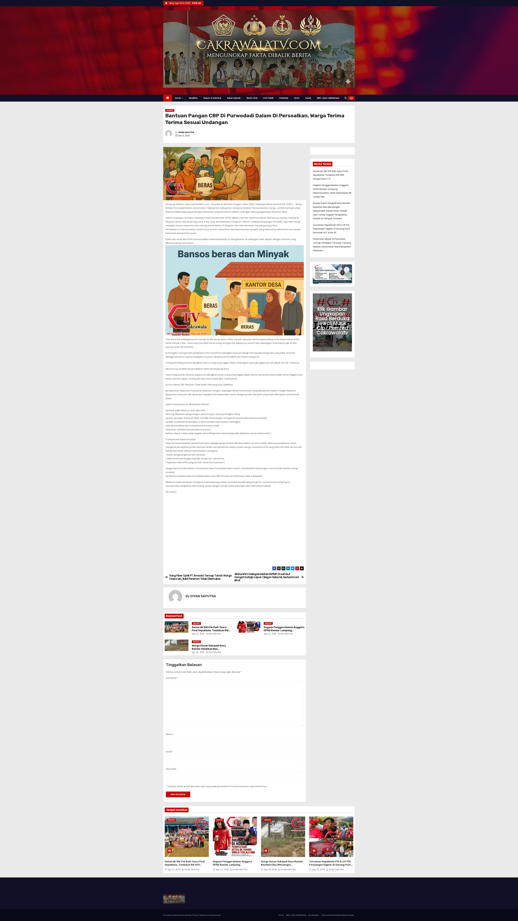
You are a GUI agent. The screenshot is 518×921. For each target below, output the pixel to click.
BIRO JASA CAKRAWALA (328, 98)
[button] (346, 98)
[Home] (167, 98)
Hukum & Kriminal (212, 98)
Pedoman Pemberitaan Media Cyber (337, 915)
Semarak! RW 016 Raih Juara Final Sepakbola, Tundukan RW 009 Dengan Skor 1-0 (210, 630)
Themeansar (215, 915)
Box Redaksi (314, 915)
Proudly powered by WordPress (177, 915)
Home (178, 98)
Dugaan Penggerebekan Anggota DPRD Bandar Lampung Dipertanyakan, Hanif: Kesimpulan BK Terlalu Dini (235, 866)
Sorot (297, 98)
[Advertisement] (234, 530)
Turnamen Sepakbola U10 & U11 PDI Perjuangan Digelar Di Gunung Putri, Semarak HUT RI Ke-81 (331, 228)
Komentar (172, 677)
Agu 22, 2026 (198, 633)
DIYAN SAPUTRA (186, 132)
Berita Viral (252, 98)
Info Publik (268, 98)
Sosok (308, 98)
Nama (170, 734)
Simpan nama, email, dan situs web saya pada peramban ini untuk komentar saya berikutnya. (217, 786)
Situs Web (171, 769)
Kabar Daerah (234, 98)
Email (169, 751)
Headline (193, 98)
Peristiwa (283, 98)
